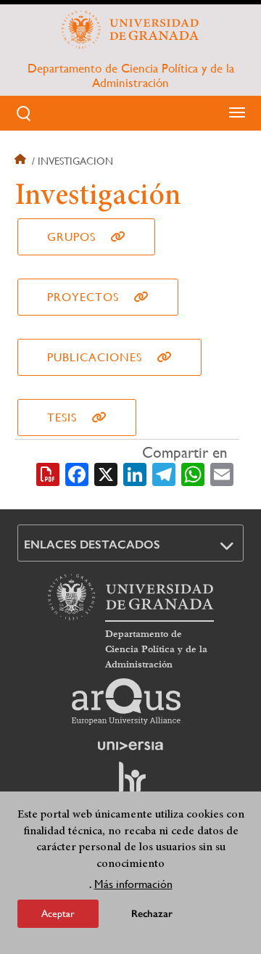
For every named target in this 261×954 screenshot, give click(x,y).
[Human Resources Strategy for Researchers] (130, 784)
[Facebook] (76, 473)
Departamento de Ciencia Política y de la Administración (131, 75)
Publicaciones (94, 357)
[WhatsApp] (192, 473)
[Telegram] (163, 473)
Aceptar (58, 913)
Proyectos (83, 297)
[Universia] (130, 745)
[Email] (221, 473)
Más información (133, 884)
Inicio (21, 161)
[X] (105, 473)
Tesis (62, 417)
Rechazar (152, 914)
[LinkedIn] (134, 473)
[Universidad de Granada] (130, 29)
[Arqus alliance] (126, 701)
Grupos (71, 237)
